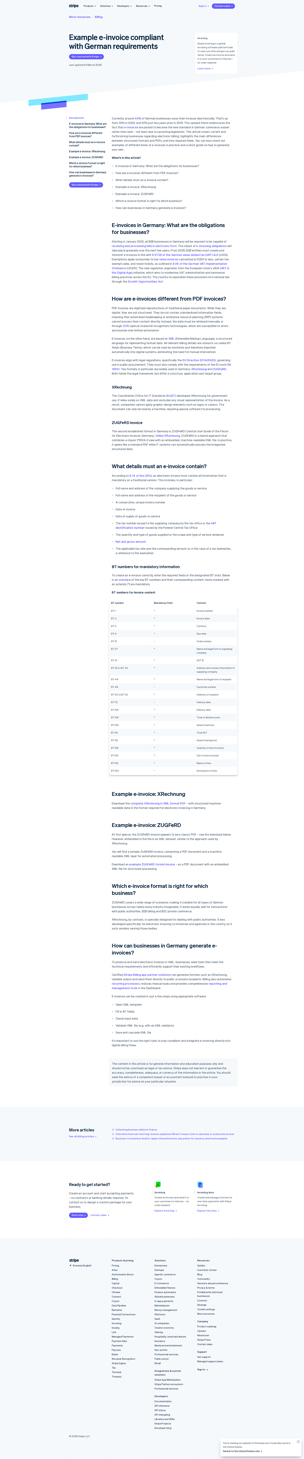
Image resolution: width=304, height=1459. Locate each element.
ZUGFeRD (219, 369)
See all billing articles (81, 1136)
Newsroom (203, 1335)
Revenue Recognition (123, 1358)
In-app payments (164, 1301)
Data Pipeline (119, 1305)
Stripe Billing (132, 974)
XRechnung (199, 369)
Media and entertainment (168, 1345)
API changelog (162, 1414)
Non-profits (161, 1349)
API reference (162, 1405)
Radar (115, 1354)
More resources (79, 17)
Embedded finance (165, 1287)
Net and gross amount (131, 541)
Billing (99, 17)
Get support (204, 1356)
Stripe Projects (163, 1423)
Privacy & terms (206, 1287)
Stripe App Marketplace (167, 1379)
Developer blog (163, 1427)
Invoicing (116, 1323)
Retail (158, 1363)
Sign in (202, 5)
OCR (126, 326)
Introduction (76, 117)
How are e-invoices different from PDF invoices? (85, 134)
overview (124, 579)
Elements (117, 1309)
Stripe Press (204, 1339)
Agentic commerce (165, 1274)
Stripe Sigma (119, 1363)
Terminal (116, 1372)
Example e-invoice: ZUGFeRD (86, 157)
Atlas (114, 1269)
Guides (201, 1265)
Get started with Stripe (85, 56)
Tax (114, 1367)
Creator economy (164, 1327)
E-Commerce (162, 1283)
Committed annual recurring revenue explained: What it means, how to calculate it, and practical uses (175, 1134)
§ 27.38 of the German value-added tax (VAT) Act (185, 255)
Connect (116, 1296)
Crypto (115, 1301)
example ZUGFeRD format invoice (152, 864)
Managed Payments (123, 1336)
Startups (159, 1269)
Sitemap (201, 1304)
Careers (201, 1330)
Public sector (162, 1358)
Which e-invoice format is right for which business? (87, 164)
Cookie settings (206, 1309)
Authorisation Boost (123, 1274)
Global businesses (165, 1296)
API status (160, 1410)
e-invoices (131, 127)
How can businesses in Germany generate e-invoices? (87, 174)
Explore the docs (207, 1210)
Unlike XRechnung (167, 435)
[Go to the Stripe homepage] (72, 1260)
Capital (115, 1283)
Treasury (117, 1376)
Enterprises (161, 1265)
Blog (199, 1274)
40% (138, 118)
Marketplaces (162, 1305)
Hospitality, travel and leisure (170, 1336)
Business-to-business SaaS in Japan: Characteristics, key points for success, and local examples (172, 1138)
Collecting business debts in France (136, 1129)
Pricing (158, 5)
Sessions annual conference (212, 1283)
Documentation (163, 1401)
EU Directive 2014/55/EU (199, 360)
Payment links (119, 1341)
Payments (117, 1345)
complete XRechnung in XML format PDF (158, 803)
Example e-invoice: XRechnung (87, 151)
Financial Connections (124, 1314)
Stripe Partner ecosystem (169, 1384)
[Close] (297, 1442)
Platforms (160, 1314)
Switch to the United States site (241, 1451)
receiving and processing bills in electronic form (144, 246)
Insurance (160, 1341)
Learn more (204, 68)
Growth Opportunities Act (145, 281)
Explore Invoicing (164, 1210)
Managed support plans (210, 1361)
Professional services (166, 1354)
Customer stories (207, 1269)
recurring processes (126, 983)
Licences (202, 1300)
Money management (166, 1309)
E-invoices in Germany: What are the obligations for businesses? (88, 125)
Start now (77, 1215)
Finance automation (165, 1292)
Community (203, 1278)
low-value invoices (166, 259)
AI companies (162, 1323)
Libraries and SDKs (165, 1419)
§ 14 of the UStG (141, 475)
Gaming (159, 1332)
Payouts (116, 1349)
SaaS (157, 1318)
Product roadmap (206, 1326)
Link (114, 1332)
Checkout (117, 1287)
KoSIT (171, 395)
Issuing (115, 1327)
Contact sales (222, 5)
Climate (116, 1292)
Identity (116, 1318)
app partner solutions (156, 974)
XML (171, 338)
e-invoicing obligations (211, 246)
